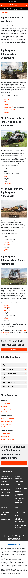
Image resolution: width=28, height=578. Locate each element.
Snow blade (6, 112)
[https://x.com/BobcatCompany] (23, 536)
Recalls (17, 515)
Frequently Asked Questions (5, 513)
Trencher (6, 176)
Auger (5, 101)
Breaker (6, 102)
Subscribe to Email (6, 489)
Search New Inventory (6, 479)
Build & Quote (4, 481)
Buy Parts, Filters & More (7, 418)
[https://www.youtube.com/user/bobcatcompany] (16, 536)
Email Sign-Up (14, 463)
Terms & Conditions (20, 512)
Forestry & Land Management (19, 499)
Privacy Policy (18, 510)
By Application (4, 411)
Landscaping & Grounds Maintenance (20, 485)
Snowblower (7, 175)
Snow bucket (7, 305)
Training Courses (5, 433)
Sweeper (6, 104)
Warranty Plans (4, 427)
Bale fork (6, 249)
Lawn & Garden (19, 481)
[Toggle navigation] (2, 5)
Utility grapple (7, 242)
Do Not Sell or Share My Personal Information (20, 527)
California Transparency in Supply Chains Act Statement (19, 521)
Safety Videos (4, 436)
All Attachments (5, 403)
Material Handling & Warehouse (20, 495)
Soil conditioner (7, 183)
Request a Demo (5, 498)
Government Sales (6, 519)
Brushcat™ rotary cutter (10, 109)
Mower (5, 251)
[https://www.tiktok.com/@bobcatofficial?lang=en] (12, 536)
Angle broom (7, 310)
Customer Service (5, 510)
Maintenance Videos (5, 421)
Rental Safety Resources (7, 439)
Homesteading (18, 503)
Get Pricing (14, 350)
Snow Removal (18, 491)
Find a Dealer (4, 487)
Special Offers (5, 484)
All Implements (4, 406)
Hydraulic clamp (7, 107)
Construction (18, 479)
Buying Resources (5, 495)
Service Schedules (5, 424)
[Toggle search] (26, 5)
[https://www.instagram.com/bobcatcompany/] (8, 536)
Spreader (6, 318)
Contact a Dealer (5, 492)
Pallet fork (6, 99)
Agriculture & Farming (21, 488)
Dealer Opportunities (6, 517)
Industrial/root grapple (9, 106)
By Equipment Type (5, 409)
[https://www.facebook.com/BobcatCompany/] (4, 536)
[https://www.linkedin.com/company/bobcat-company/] (19, 536)
